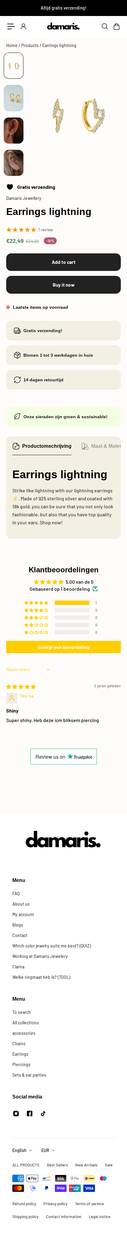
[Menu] (11, 26)
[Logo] (63, 27)
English (19, 1150)
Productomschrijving (47, 446)
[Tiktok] (43, 1113)
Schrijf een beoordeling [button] (63, 647)
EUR (45, 1150)
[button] (36, 603)
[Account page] (23, 26)
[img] (21, 686)
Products (30, 45)
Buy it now (64, 285)
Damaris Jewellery (23, 198)
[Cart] (116, 26)
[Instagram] (16, 1113)
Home (12, 45)
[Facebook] (29, 1113)
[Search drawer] (104, 26)
